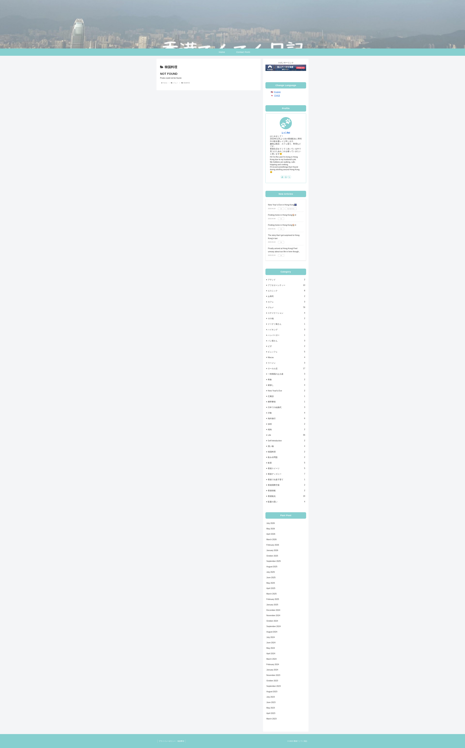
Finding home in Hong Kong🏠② (282, 215)
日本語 (277, 96)
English (277, 92)
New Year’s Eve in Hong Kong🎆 (282, 205)
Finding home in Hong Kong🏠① (282, 225)
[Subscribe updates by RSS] (289, 177)
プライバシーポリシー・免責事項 (171, 741)
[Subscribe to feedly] (285, 177)
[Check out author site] (282, 177)
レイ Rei (286, 132)
